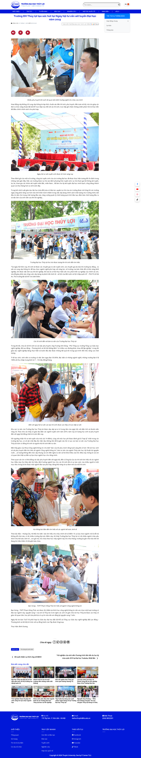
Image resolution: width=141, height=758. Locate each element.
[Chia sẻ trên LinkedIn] (68, 642)
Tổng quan (15, 735)
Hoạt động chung (112, 21)
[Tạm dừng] (20, 32)
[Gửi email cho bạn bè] (61, 642)
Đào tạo (44, 739)
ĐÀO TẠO (57, 11)
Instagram (77, 739)
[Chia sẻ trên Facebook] (54, 642)
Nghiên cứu (46, 747)
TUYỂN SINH (43, 11)
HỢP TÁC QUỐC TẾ (89, 11)
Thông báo (109, 30)
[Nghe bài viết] (13, 32)
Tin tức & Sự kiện (17, 743)
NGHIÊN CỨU (71, 11)
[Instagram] (137, 194)
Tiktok (75, 747)
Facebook (77, 735)
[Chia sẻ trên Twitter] (57, 642)
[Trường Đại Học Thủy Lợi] (28, 4)
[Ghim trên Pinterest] (64, 642)
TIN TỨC (29, 11)
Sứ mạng (14, 739)
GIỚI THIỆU (16, 11)
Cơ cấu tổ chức (16, 747)
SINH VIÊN (105, 11)
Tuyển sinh (45, 743)
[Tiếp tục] (28, 32)
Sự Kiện (108, 25)
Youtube (77, 743)
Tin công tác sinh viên (27, 649)
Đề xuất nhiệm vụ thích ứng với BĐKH (28, 657)
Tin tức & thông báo (115, 16)
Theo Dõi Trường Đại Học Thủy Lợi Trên (76, 24)
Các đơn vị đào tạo (48, 735)
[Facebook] (137, 184)
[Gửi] (119, 4)
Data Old (34, 23)
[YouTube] (137, 189)
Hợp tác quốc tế (47, 751)
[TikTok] (137, 199)
